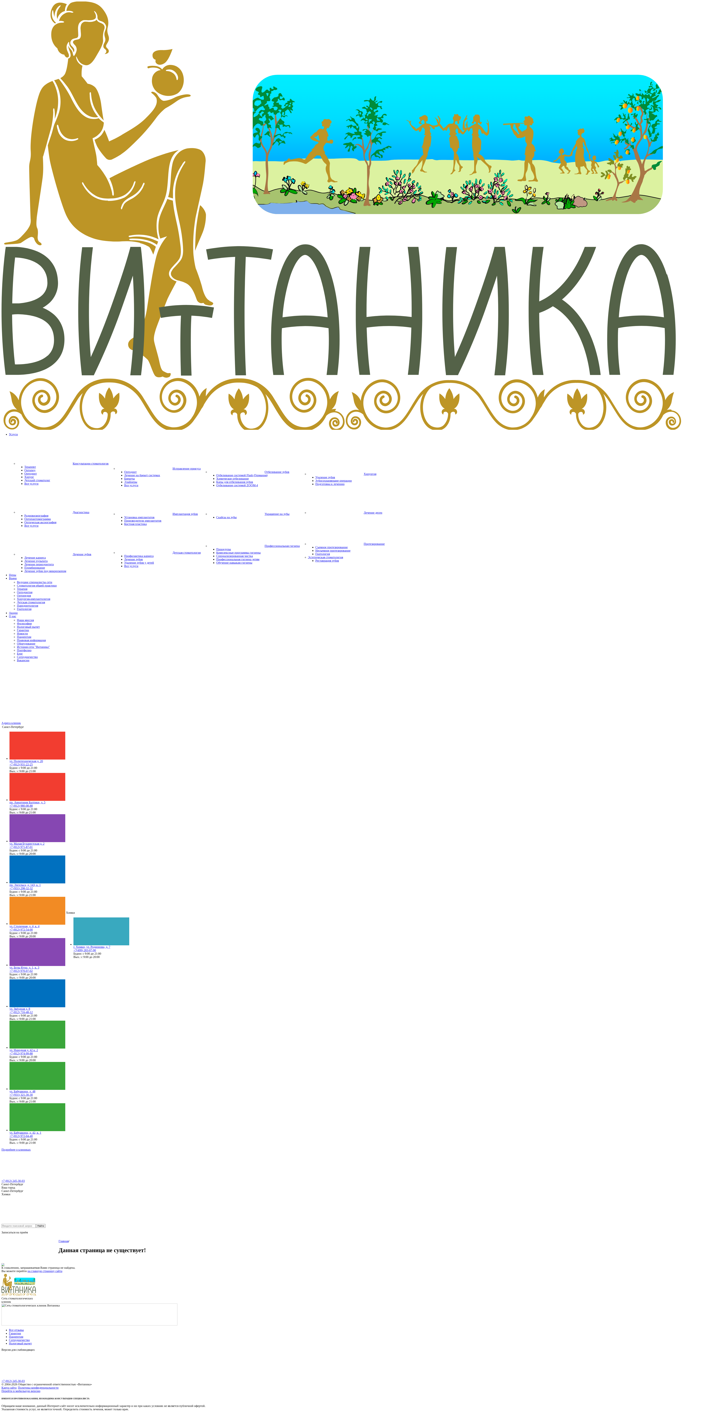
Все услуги (31, 483)
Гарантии (15, 1333)
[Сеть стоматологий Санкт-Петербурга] (357, 428)
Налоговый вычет (20, 1343)
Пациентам (16, 1336)
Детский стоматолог (37, 480)
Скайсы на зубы (226, 517)
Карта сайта (9, 1387)
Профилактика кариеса (139, 556)
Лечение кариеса (35, 557)
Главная (64, 1241)
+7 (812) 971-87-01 (21, 847)
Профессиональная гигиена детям (237, 559)
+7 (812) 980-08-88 (21, 805)
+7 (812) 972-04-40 (21, 1136)
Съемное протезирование (331, 547)
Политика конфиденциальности (38, 1387)
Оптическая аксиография (40, 522)
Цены (12, 575)
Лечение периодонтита (39, 564)
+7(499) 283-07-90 (84, 950)
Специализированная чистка (234, 556)
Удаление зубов (325, 477)
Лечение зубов (133, 559)
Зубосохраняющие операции (333, 480)
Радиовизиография (36, 515)
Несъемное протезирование (332, 550)
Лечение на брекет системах (142, 475)
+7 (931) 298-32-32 (21, 888)
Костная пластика (135, 524)
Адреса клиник (11, 723)
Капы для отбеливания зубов (234, 482)
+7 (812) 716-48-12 (21, 1012)
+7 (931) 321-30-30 (21, 1094)
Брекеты (129, 478)
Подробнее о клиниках (16, 1149)
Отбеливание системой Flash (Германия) (242, 475)
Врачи (13, 578)
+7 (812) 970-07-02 (21, 970)
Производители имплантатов (142, 520)
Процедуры (223, 549)
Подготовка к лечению (330, 484)
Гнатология (322, 554)
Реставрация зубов (327, 560)
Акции (13, 612)
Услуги (13, 434)
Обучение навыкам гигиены (234, 562)
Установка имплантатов (139, 517)
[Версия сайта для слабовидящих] (29, 1378)
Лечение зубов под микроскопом (45, 571)
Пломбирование (34, 567)
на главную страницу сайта (45, 1271)
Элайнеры (130, 482)
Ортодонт (30, 473)
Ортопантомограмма (37, 519)
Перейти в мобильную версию (20, 1391)
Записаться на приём (14, 1232)
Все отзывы (16, 1330)
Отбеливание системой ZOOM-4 (237, 485)
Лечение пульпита (36, 561)
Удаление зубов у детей (139, 562)
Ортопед (29, 470)
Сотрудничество (19, 1340)
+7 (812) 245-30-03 (13, 1180)
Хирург (29, 477)
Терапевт (30, 466)
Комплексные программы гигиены (238, 552)
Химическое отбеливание (232, 478)
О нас (12, 616)
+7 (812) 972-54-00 (21, 929)
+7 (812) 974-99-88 (21, 1053)
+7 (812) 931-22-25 (21, 764)
